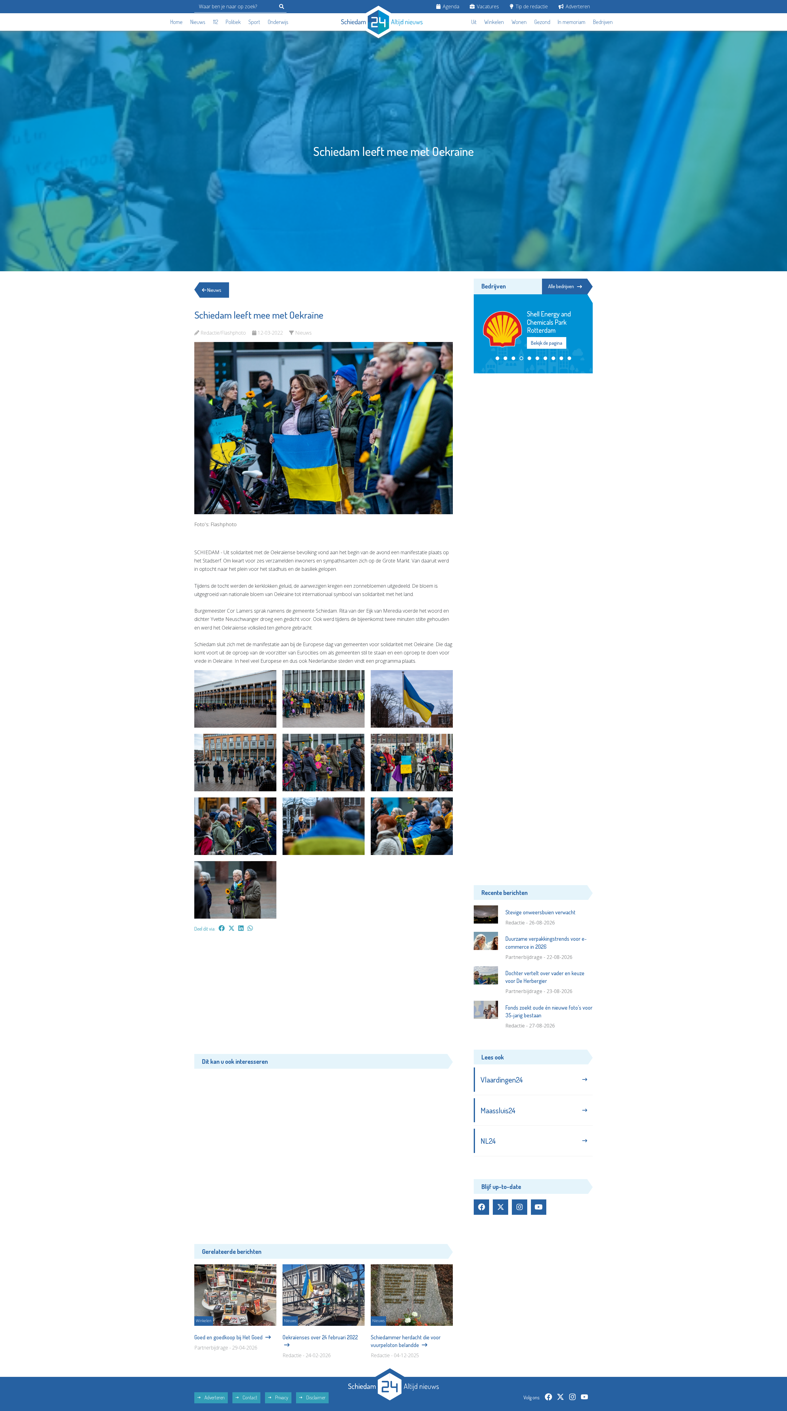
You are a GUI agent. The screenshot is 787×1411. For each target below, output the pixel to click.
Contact (249, 1397)
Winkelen (494, 21)
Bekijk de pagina (547, 339)
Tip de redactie (531, 6)
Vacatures (487, 6)
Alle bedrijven (561, 286)
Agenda (450, 6)
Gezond (542, 21)
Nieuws (197, 21)
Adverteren (577, 6)
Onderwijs (278, 21)
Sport (254, 21)
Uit (474, 21)
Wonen (519, 21)
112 (215, 21)
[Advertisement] (323, 996)
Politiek (233, 21)
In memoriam (571, 21)
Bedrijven (603, 21)
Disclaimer (315, 1397)
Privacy (281, 1397)
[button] (497, 358)
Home (176, 21)
